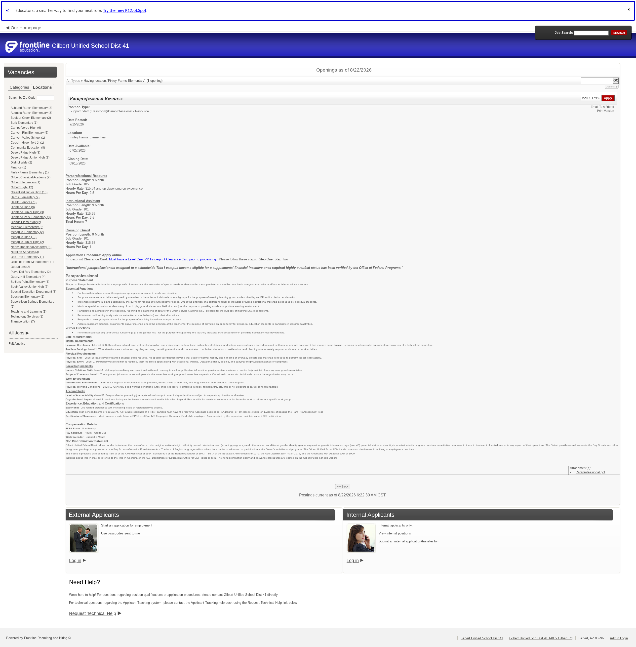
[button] (629, 11)
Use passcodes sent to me (120, 533)
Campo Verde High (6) (26, 127)
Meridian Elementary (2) (27, 227)
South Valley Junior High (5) (29, 286)
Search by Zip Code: (22, 97)
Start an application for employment (126, 525)
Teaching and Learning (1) (28, 311)
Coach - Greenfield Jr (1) (27, 142)
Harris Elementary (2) (25, 197)
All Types (73, 80)
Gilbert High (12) (22, 187)
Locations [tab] (42, 87)
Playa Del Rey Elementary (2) (31, 272)
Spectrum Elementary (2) (27, 296)
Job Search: (564, 33)
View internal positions (395, 533)
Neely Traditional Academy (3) (31, 247)
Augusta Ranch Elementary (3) (31, 113)
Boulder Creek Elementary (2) (31, 118)
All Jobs (16, 332)
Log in (75, 560)
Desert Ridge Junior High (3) (30, 157)
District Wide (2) (21, 162)
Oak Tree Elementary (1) (27, 257)
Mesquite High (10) (24, 237)
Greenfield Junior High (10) (29, 192)
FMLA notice (17, 343)
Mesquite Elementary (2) (27, 232)
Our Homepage (26, 27)
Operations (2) (20, 267)
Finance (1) (18, 167)
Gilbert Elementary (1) (25, 182)
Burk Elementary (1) (24, 122)
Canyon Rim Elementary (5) (29, 132)
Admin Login (619, 638)
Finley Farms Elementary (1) (30, 172)
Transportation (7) (23, 321)
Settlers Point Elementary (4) (30, 281)
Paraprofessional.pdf (590, 472)
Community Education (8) (28, 147)
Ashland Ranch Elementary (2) (31, 108)
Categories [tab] (19, 87)
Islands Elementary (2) (26, 222)
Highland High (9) (23, 207)
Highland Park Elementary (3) (31, 217)
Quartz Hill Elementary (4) (28, 277)
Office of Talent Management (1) (32, 262)
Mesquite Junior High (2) (27, 242)
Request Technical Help (92, 613)
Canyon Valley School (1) (28, 137)
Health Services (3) (24, 202)
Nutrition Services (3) (25, 252)
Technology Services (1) (27, 316)
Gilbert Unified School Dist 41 (482, 638)
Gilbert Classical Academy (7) (30, 177)
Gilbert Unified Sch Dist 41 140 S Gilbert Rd (540, 638)
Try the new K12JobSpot (124, 10)
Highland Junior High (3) (27, 212)
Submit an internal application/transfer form (409, 541)
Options (610, 86)
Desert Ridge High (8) (25, 152)
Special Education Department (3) (33, 291)
